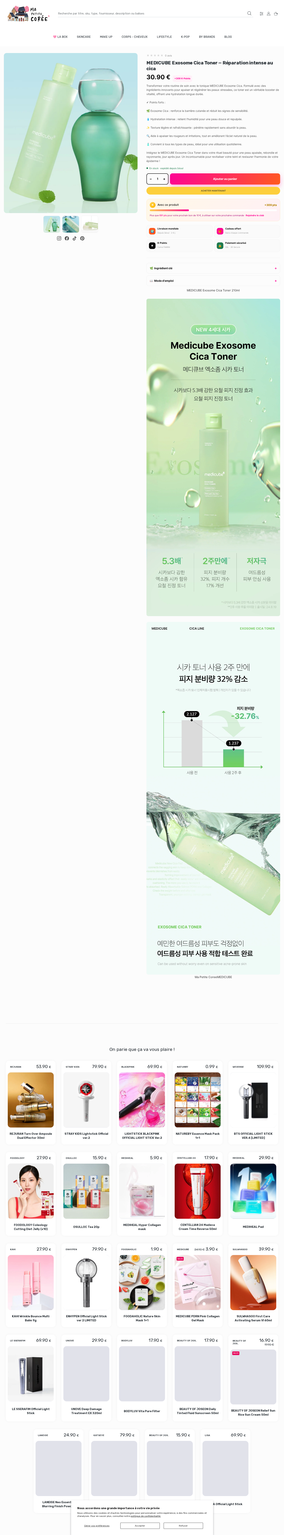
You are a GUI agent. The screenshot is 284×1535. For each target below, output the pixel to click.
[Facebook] (67, 238)
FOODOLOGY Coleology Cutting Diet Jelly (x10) (31, 1227)
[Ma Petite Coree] (29, 13)
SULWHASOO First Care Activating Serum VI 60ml (253, 1318)
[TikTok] (74, 238)
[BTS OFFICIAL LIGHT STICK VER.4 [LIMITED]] (253, 1100)
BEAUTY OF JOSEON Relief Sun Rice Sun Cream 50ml (253, 1413)
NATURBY (182, 1066)
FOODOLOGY (17, 1158)
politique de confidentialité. (146, 1516)
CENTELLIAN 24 (186, 1158)
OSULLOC (71, 1158)
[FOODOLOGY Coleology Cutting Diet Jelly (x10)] (31, 1191)
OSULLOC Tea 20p (86, 1227)
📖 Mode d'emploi (162, 280)
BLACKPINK (127, 1066)
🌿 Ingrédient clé (161, 268)
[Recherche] (249, 13)
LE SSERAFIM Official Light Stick (31, 1411)
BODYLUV (126, 1340)
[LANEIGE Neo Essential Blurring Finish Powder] (59, 1468)
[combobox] (155, 13)
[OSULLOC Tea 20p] (86, 1191)
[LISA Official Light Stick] (225, 1468)
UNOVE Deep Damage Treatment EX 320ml (86, 1411)
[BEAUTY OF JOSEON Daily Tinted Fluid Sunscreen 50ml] (198, 1374)
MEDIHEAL (127, 1158)
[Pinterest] (82, 238)
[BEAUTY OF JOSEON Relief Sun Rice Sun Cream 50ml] (253, 1377)
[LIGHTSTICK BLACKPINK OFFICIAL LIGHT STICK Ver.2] (142, 1100)
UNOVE (70, 1340)
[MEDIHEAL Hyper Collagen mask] (142, 1191)
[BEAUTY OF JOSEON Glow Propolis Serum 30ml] (170, 1468)
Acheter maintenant (213, 190)
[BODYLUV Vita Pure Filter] (142, 1374)
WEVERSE (238, 1066)
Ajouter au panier (225, 179)
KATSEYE (99, 1435)
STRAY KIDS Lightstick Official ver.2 (86, 1135)
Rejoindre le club (255, 215)
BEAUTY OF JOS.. (187, 1340)
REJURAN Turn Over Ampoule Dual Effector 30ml (31, 1135)
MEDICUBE (183, 1249)
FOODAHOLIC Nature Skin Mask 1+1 (142, 1318)
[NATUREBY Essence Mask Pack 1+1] (198, 1100)
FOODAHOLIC (128, 1249)
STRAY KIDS (72, 1066)
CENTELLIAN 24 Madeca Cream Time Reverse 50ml (198, 1227)
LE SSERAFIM (17, 1340)
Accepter (140, 1525)
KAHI (13, 1249)
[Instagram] (59, 238)
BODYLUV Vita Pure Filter (142, 1411)
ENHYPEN (71, 1249)
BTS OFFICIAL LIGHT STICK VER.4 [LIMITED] (253, 1135)
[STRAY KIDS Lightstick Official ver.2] (86, 1100)
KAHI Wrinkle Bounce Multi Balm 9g (30, 1318)
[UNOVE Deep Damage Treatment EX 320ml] (86, 1374)
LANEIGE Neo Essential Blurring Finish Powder (58, 1504)
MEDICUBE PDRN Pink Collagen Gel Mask (198, 1318)
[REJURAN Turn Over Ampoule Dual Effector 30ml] (31, 1100)
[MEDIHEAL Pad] (253, 1191)
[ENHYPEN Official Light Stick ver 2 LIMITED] (86, 1282)
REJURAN (15, 1066)
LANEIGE (43, 1435)
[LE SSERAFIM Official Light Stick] (31, 1374)
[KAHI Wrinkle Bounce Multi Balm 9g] (31, 1282)
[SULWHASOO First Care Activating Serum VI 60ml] (253, 1282)
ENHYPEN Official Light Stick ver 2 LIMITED (86, 1318)
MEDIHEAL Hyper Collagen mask (142, 1227)
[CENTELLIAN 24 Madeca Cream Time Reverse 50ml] (198, 1191)
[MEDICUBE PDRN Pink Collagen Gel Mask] (198, 1282)
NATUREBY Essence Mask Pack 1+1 (198, 1135)
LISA (207, 1435)
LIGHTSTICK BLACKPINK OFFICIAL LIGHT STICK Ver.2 (142, 1135)
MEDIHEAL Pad (253, 1227)
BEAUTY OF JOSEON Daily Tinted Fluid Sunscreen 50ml (198, 1411)
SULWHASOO (240, 1249)
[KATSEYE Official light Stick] (114, 1468)
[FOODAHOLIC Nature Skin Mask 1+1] (142, 1282)
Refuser (183, 1525)
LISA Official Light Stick (225, 1504)
